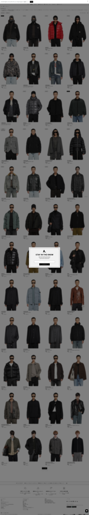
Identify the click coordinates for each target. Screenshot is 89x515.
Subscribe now (44, 264)
